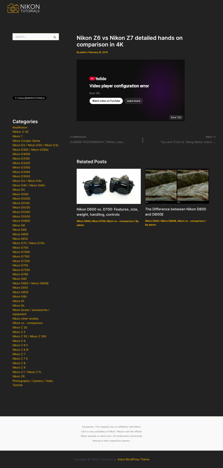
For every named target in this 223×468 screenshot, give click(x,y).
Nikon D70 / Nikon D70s (29, 243)
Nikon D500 (20, 194)
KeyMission (20, 127)
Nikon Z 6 (19, 341)
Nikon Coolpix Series (26, 140)
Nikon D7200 (21, 261)
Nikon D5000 (21, 198)
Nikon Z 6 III (20, 349)
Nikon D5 (19, 189)
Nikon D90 (20, 296)
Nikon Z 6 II (20, 345)
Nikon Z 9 (19, 367)
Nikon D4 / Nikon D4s (27, 181)
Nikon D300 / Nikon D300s (30, 149)
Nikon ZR (19, 376)
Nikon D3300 (21, 167)
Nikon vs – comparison (28, 323)
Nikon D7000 (21, 252)
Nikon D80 (20, 278)
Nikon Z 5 (19, 332)
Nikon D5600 (21, 221)
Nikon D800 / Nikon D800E (31, 283)
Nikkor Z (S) (21, 131)
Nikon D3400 (21, 172)
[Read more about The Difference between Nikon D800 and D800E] (177, 186)
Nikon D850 (20, 292)
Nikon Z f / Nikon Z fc (27, 372)
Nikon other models (26, 318)
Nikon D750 (20, 265)
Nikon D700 (20, 247)
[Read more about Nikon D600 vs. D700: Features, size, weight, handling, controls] (109, 186)
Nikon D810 (20, 287)
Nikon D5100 (21, 203)
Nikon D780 (20, 274)
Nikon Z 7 (19, 354)
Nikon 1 (17, 136)
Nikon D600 (20, 234)
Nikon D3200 (21, 163)
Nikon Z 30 (20, 327)
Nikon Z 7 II (20, 358)
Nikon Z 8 (19, 363)
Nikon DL (19, 305)
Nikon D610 (20, 238)
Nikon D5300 (21, 212)
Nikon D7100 (21, 256)
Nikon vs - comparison (120, 221)
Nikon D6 (19, 225)
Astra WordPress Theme (133, 459)
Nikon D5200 (21, 207)
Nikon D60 (20, 229)
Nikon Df (18, 301)
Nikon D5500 (21, 216)
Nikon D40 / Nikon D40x (29, 185)
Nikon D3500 (21, 176)
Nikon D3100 (21, 158)
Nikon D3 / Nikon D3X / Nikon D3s (35, 145)
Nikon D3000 (21, 154)
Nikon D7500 (21, 270)
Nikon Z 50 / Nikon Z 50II (29, 336)
